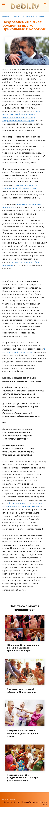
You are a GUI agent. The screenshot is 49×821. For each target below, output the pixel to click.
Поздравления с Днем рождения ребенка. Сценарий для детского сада (23, 778)
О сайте (17, 802)
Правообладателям (31, 802)
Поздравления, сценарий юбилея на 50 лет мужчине (21, 690)
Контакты (7, 802)
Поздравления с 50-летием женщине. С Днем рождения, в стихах (23, 733)
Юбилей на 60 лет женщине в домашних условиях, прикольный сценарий (23, 648)
